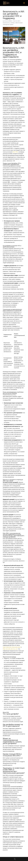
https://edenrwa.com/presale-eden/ (12, 647)
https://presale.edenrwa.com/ (10, 649)
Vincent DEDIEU (8, 21)
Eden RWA (15, 152)
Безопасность (6, 22)
